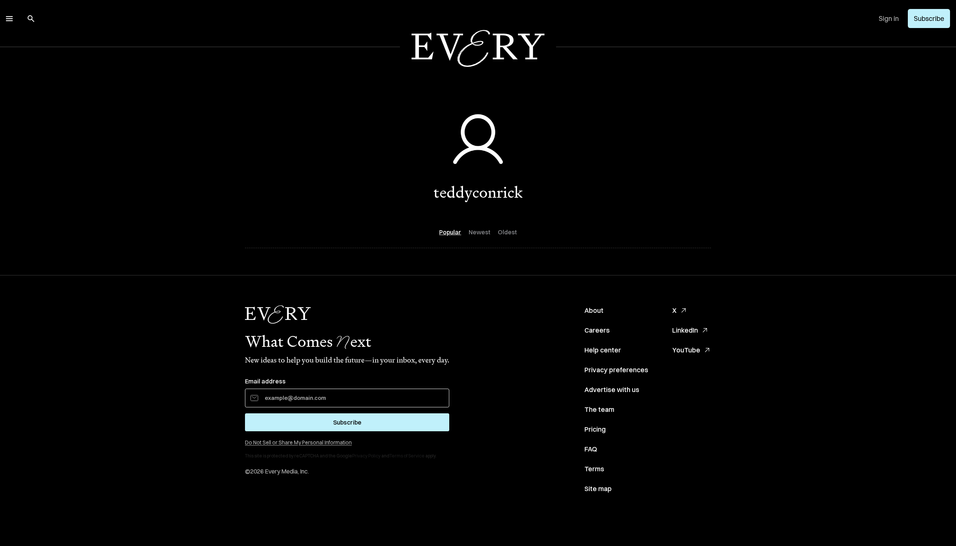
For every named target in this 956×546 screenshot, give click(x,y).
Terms (594, 469)
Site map (598, 488)
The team (599, 409)
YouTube (686, 350)
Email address (265, 381)
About (593, 310)
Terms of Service (407, 456)
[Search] (31, 18)
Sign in (889, 18)
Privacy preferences (616, 369)
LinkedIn (685, 330)
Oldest (507, 232)
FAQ (590, 449)
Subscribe (929, 18)
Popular (450, 232)
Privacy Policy (366, 456)
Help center (602, 350)
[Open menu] (9, 18)
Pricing (595, 429)
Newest (479, 232)
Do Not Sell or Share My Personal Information (298, 442)
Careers (597, 330)
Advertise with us (611, 389)
